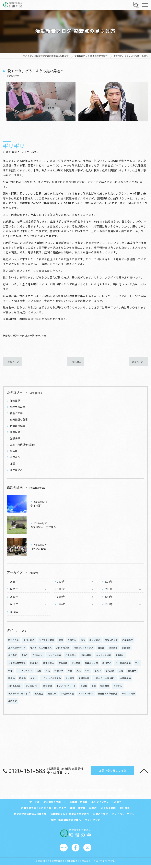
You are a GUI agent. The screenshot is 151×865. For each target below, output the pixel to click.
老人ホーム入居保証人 (41, 647)
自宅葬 (83, 685)
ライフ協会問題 (46, 639)
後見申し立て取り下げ (19, 693)
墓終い (98, 670)
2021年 (108, 589)
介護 (44, 335)
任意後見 (7, 335)
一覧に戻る (75, 361)
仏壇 (121, 670)
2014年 (14, 612)
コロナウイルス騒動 (51, 678)
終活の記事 (18, 335)
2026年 (14, 581)
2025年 (61, 581)
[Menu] (145, 4)
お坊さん (15, 457)
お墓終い (120, 655)
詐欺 (61, 639)
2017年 (14, 604)
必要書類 (126, 647)
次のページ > (138, 361)
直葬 (93, 685)
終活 (48, 670)
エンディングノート (66, 685)
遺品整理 (132, 670)
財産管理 (63, 662)
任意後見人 (70, 655)
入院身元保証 (62, 647)
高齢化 (24, 655)
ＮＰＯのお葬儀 (123, 662)
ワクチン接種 (54, 655)
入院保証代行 (14, 685)
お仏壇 (13, 451)
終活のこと (13, 639)
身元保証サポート (17, 647)
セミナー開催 (128, 693)
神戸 (137, 662)
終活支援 (47, 685)
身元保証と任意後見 (107, 693)
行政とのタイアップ (83, 647)
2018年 (108, 596)
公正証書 (113, 647)
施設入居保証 (111, 639)
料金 (10, 670)
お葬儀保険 (125, 678)
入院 (78, 670)
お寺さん (117, 685)
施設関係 (15, 438)
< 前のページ (12, 361)
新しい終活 (94, 639)
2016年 (61, 604)
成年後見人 (16, 469)
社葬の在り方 (91, 662)
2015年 (108, 604)
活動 (39, 670)
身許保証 (12, 701)
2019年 (61, 596)
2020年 (14, 596)
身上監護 (76, 662)
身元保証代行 (32, 685)
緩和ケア (106, 662)
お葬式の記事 (17, 407)
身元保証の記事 (32, 335)
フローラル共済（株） (104, 678)
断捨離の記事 (17, 425)
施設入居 (52, 693)
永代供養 (110, 670)
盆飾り (33, 678)
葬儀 (70, 670)
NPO (87, 670)
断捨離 (22, 678)
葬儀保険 (15, 432)
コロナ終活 (29, 639)
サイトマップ (92, 819)
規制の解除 (86, 655)
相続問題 (104, 685)
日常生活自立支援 (17, 662)
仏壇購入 (34, 662)
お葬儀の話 (127, 639)
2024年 (108, 581)
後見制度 (38, 693)
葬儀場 (11, 678)
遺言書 (101, 647)
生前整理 (69, 678)
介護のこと (37, 655)
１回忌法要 (83, 678)
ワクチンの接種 (103, 655)
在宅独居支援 (67, 693)
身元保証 (12, 655)
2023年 (14, 589)
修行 (83, 639)
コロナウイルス (24, 670)
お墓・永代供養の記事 (22, 444)
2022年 (61, 589)
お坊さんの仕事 (85, 693)
